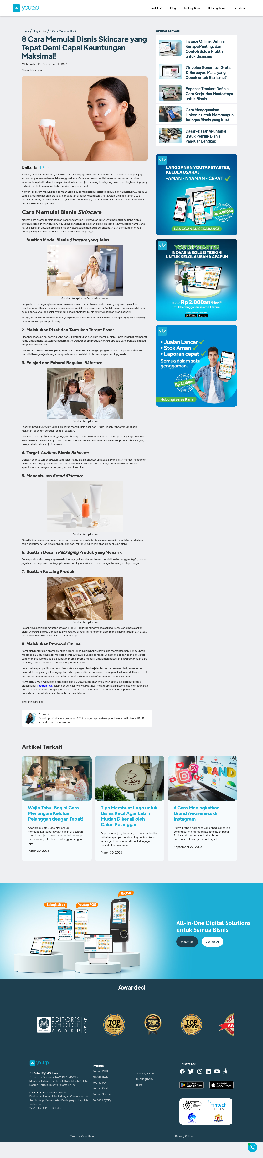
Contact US (212, 941)
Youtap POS (100, 1071)
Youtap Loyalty (102, 1100)
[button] (156, 8)
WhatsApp (187, 941)
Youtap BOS (100, 1077)
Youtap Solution (102, 1094)
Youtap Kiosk (101, 1088)
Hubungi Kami (144, 1079)
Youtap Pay (100, 1082)
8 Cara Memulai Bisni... (64, 31)
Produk (98, 1066)
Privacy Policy (184, 1136)
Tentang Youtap (145, 1073)
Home (25, 31)
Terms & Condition (82, 1136)
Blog (35, 31)
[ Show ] (45, 167)
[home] (79, 8)
